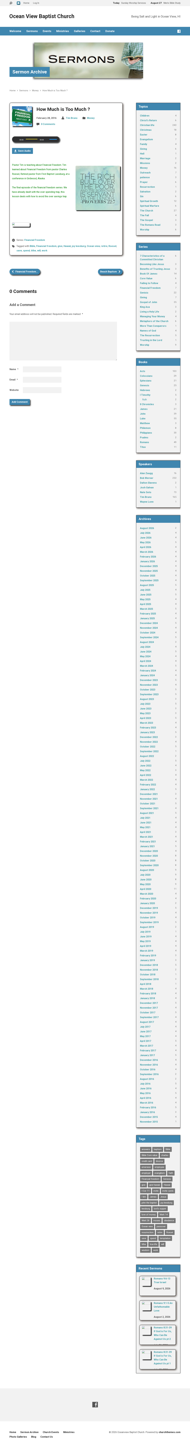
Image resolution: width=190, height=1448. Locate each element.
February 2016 (148, 1107)
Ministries (62, 31)
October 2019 (147, 917)
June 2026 (145, 537)
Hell (142, 153)
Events (47, 31)
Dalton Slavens (148, 482)
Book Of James (148, 273)
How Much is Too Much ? (55, 90)
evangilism (160, 1173)
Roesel (112, 246)
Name (14, 369)
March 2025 (146, 609)
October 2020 (147, 860)
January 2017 (147, 1055)
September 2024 (149, 637)
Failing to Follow (149, 283)
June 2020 (145, 879)
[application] (36, 139)
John (142, 413)
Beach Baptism (108, 271)
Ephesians (145, 380)
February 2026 (148, 556)
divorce (159, 1161)
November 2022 (149, 741)
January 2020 (147, 903)
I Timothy (145, 395)
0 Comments (48, 124)
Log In (36, 3)
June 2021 (145, 822)
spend (26, 250)
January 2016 (147, 1112)
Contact (95, 31)
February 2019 (148, 955)
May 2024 (145, 656)
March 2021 (146, 836)
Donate (110, 31)
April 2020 (145, 889)
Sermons (32, 31)
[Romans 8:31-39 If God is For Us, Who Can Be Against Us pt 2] (146, 1333)
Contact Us (46, 1436)
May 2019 (145, 941)
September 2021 (149, 808)
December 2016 (149, 1060)
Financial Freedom (34, 240)
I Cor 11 (146, 1191)
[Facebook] (178, 31)
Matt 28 (145, 1220)
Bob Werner (146, 478)
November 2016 (149, 1064)
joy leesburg (79, 246)
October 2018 (147, 974)
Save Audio (24, 150)
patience (145, 177)
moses (156, 1220)
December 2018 (149, 965)
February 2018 (148, 993)
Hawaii (67, 246)
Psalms (144, 437)
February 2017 (148, 1050)
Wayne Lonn (146, 501)
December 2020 (149, 851)
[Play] (16, 139)
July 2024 (145, 647)
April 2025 (145, 604)
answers (146, 1149)
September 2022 (149, 751)
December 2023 (149, 680)
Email (14, 379)
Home (13, 90)
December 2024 (149, 623)
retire (104, 246)
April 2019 (145, 946)
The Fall (144, 215)
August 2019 (147, 927)
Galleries (79, 31)
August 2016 (147, 1079)
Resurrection (147, 186)
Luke (142, 418)
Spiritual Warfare (149, 205)
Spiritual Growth (149, 201)
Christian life (147, 125)
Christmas (146, 130)
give (60, 246)
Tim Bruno (71, 118)
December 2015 (149, 1117)
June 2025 (145, 594)
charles (164, 1155)
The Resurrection (150, 335)
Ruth (144, 399)
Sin (141, 196)
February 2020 (148, 898)
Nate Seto (145, 492)
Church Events (51, 1432)
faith (171, 1173)
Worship (144, 229)
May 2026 (145, 542)
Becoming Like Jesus (152, 264)
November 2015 (149, 1121)
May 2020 (145, 884)
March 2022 (146, 779)
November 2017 (149, 1007)
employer (146, 1173)
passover (161, 1226)
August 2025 (147, 585)
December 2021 (149, 794)
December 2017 (149, 1003)
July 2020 (145, 874)
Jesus (163, 1196)
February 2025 (148, 613)
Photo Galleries (18, 1436)
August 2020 (147, 870)
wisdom (145, 1250)
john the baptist (149, 1202)
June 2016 (145, 1088)
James (144, 409)
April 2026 (145, 547)
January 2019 (147, 960)
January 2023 (147, 732)
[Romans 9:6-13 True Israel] (146, 1284)
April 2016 (145, 1098)
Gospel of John (148, 302)
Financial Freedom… (26, 271)
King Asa (145, 307)
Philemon (145, 428)
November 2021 (149, 798)
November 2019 (149, 912)
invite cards (168, 1191)
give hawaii (154, 1185)
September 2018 (149, 979)
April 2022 (145, 775)
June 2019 (145, 936)
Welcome (15, 31)
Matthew (145, 423)
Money (35, 90)
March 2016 (146, 1102)
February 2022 (148, 784)
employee (159, 1167)
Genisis (144, 292)
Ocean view (93, 246)
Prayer (144, 182)
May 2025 (145, 599)
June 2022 (145, 765)
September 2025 (149, 580)
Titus (143, 447)
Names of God (148, 330)
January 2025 (147, 618)
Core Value (146, 278)
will (39, 250)
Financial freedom (46, 246)
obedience (169, 1220)
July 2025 (145, 590)
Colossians (146, 376)
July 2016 (145, 1083)
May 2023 (145, 713)
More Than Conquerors (153, 326)
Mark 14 (164, 1214)
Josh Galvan (147, 487)
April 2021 (145, 832)
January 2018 (147, 998)
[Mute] (47, 139)
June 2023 (145, 708)
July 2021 (145, 817)
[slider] (53, 139)
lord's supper (160, 1208)
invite (156, 1191)
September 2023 (149, 694)
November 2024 (149, 628)
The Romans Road (150, 224)
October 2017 (147, 1012)
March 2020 (146, 893)
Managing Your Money (152, 316)
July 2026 (145, 533)
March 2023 (146, 722)
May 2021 (145, 827)
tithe (33, 250)
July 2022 (145, 760)
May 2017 (145, 1036)
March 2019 (146, 950)
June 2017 (145, 1031)
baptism (158, 1149)
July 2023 (145, 703)
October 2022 (147, 746)
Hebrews (145, 390)
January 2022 (147, 789)
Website (14, 390)
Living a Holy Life (149, 311)
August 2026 (147, 528)
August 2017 (147, 1022)
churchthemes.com (169, 1432)
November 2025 (149, 571)
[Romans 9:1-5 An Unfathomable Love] (146, 1308)
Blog (33, 1436)
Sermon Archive (29, 72)
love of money (149, 1214)
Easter (143, 134)
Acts (142, 371)
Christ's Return (148, 120)
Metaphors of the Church (154, 321)
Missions (145, 163)
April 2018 (145, 984)
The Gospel (146, 220)
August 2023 (147, 699)
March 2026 (146, 552)
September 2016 (149, 1074)
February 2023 (148, 727)
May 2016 (145, 1093)
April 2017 (145, 1041)
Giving (143, 149)
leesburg (146, 1208)
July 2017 (145, 1026)
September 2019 (149, 922)
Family (143, 144)
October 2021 (147, 803)
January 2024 (147, 675)
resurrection (147, 1232)
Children (144, 115)
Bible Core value (149, 1155)
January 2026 (147, 561)
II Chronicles (147, 404)
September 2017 (149, 1017)
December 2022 (149, 737)
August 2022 (147, 756)
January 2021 (147, 846)
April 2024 (145, 661)
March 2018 (146, 988)
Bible (32, 246)
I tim (144, 1196)
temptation (165, 1238)
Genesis (144, 385)
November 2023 (149, 684)
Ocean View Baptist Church (41, 16)
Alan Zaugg (146, 473)
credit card (147, 1161)
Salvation (145, 191)
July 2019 (145, 931)
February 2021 (148, 841)
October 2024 (147, 632)
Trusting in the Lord (151, 340)
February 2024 (148, 670)
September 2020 (149, 865)
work (44, 250)
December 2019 (149, 908)
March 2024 (146, 665)
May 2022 (145, 770)
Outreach (145, 172)
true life (153, 1244)
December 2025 (149, 566)
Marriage (145, 158)
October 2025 (147, 575)
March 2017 (146, 1045)
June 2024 (145, 651)
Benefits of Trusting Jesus (155, 269)
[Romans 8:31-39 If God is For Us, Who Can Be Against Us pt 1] (146, 1357)
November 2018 (149, 969)
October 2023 (147, 689)
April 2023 (145, 718)
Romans (144, 442)
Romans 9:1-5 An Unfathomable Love (163, 1307)
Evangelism (146, 139)
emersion (146, 1167)
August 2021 (147, 813)
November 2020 (149, 855)
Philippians (146, 432)
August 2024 (147, 642)
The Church (146, 210)
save (19, 250)
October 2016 (147, 1069)
